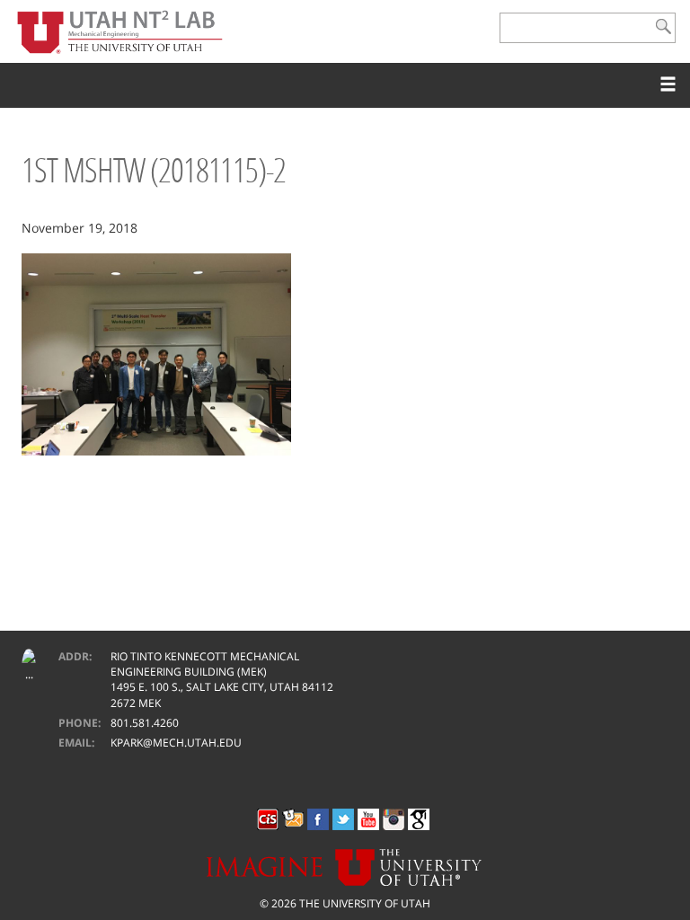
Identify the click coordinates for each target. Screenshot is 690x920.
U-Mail (293, 819)
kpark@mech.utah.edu (176, 742)
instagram (393, 819)
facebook (318, 819)
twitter (343, 819)
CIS (268, 819)
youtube (368, 819)
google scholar (418, 819)
